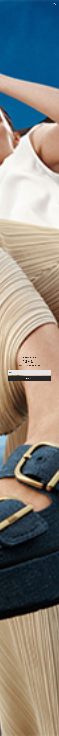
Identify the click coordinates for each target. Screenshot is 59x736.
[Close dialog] (54, 5)
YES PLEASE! (29, 378)
